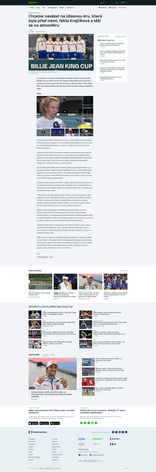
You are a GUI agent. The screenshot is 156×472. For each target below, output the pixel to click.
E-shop (31, 454)
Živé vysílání (32, 441)
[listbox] (94, 461)
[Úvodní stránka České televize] (38, 432)
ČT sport (31, 30)
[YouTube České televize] (119, 432)
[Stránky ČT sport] (97, 439)
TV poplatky (32, 444)
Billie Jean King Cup (34, 13)
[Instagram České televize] (113, 432)
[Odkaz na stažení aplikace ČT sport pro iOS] (33, 423)
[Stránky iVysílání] (115, 439)
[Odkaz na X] (88, 423)
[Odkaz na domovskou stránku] (35, 3)
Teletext (31, 447)
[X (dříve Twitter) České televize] (123, 432)
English (40, 468)
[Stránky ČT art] (96, 444)
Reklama (54, 441)
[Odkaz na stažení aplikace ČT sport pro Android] (44, 423)
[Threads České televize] (126, 432)
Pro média (55, 439)
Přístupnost (58, 468)
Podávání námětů (57, 454)
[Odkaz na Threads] (96, 423)
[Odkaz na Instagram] (81, 423)
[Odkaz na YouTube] (92, 423)
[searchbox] (107, 2)
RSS (126, 468)
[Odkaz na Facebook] (85, 423)
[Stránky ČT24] (82, 439)
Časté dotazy (55, 457)
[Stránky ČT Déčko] (81, 444)
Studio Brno (55, 444)
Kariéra (54, 452)
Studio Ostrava (56, 447)
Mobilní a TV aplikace (34, 457)
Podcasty (31, 449)
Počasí (30, 452)
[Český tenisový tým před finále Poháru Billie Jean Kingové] (61, 52)
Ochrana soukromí (48, 468)
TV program (32, 439)
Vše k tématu (123, 270)
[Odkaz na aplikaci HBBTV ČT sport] (55, 423)
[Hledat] (117, 2)
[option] (86, 461)
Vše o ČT (31, 460)
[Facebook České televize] (116, 432)
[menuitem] (32, 7)
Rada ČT (54, 449)
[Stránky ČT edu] (113, 444)
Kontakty (54, 460)
